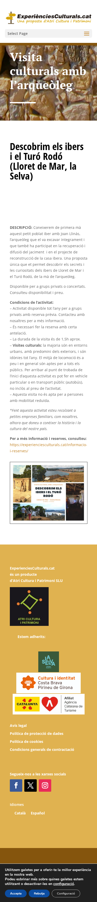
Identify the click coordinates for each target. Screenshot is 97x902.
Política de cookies (26, 741)
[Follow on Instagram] (45, 785)
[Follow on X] (30, 785)
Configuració (66, 893)
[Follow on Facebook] (16, 785)
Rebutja (39, 893)
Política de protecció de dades (36, 733)
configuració (63, 884)
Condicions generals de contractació (42, 749)
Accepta (15, 893)
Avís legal (18, 725)
